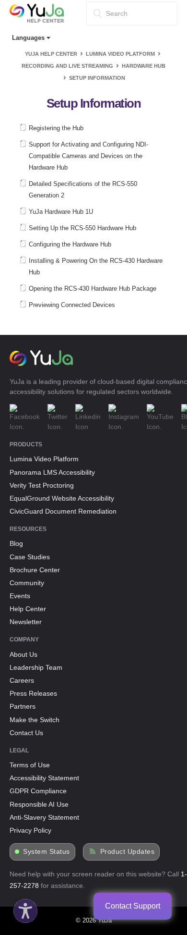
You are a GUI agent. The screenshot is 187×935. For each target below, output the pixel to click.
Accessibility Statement (44, 778)
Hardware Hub (143, 66)
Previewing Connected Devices (72, 304)
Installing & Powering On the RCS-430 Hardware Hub (96, 266)
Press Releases (33, 693)
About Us (23, 654)
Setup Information (97, 78)
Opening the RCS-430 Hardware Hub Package (92, 288)
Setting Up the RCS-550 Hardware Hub (82, 228)
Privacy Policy (30, 830)
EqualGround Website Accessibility (62, 498)
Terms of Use (30, 765)
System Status (46, 851)
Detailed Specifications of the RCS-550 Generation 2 (83, 189)
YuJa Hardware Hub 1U (61, 211)
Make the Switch (34, 720)
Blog (16, 543)
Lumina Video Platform (120, 54)
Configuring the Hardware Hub (70, 244)
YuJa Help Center (51, 54)
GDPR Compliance (38, 791)
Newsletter (26, 622)
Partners (22, 706)
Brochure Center (35, 570)
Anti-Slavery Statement (44, 817)
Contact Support (132, 906)
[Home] (37, 21)
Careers (22, 680)
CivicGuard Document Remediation (63, 511)
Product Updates (127, 851)
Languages (29, 37)
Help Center (28, 609)
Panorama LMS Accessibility (52, 472)
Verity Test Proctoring (42, 485)
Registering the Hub (56, 128)
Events (20, 596)
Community (27, 583)
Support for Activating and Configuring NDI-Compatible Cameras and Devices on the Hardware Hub (88, 156)
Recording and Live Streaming (67, 66)
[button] (23, 908)
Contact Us (26, 733)
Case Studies (30, 557)
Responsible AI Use (39, 804)
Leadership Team (36, 667)
